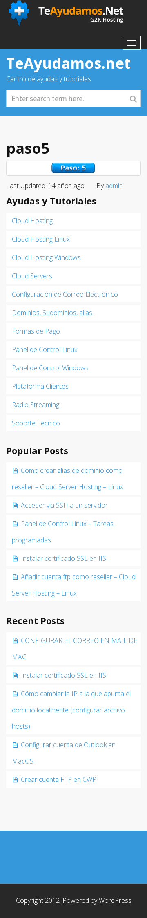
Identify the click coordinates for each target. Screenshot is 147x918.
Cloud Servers (32, 275)
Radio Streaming (35, 404)
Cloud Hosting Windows (46, 257)
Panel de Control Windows (50, 367)
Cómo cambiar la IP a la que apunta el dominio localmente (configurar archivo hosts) (71, 710)
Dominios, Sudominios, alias (52, 312)
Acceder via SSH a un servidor (64, 505)
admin (114, 185)
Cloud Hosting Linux (41, 239)
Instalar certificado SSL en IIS (63, 558)
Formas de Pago (36, 331)
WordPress (115, 900)
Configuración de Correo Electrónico (65, 294)
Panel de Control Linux (45, 349)
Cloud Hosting (32, 220)
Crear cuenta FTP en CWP (58, 779)
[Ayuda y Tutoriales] (67, 13)
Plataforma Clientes (40, 386)
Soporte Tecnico (36, 423)
